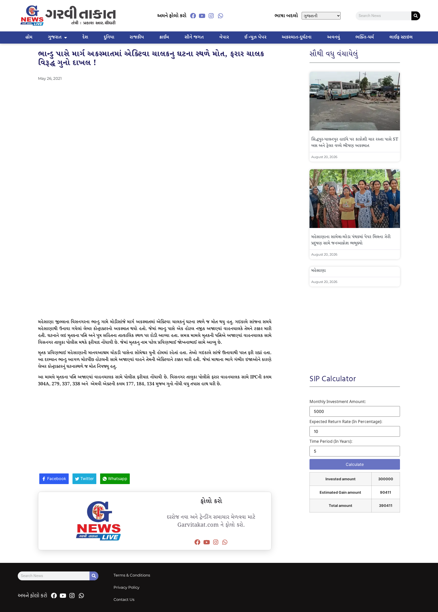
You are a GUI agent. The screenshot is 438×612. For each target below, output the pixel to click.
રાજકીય (137, 37)
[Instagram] (211, 16)
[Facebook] (193, 16)
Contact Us (124, 599)
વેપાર (224, 37)
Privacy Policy (126, 587)
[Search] (415, 15)
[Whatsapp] (220, 16)
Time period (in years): (330, 441)
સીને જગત (194, 37)
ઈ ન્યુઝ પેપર (255, 37)
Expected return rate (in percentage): (345, 421)
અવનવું (333, 37)
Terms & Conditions (132, 575)
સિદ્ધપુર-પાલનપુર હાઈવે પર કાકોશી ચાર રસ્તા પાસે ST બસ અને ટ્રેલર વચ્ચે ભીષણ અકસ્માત (354, 142)
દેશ (85, 37)
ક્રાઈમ (164, 37)
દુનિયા (109, 37)
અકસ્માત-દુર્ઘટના (297, 37)
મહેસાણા (318, 270)
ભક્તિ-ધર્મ (364, 37)
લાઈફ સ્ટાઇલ (401, 37)
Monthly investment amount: (337, 401)
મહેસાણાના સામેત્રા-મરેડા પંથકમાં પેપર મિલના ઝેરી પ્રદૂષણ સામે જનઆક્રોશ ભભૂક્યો (351, 240)
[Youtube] (202, 16)
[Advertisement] (154, 119)
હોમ (28, 37)
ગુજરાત (55, 37)
